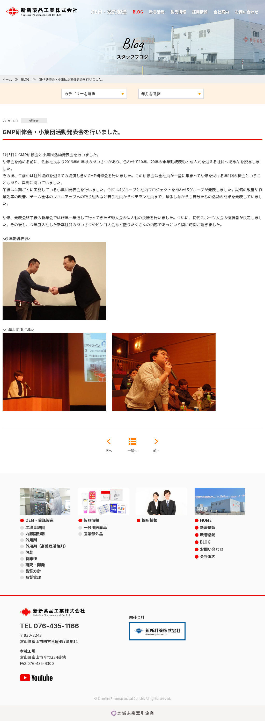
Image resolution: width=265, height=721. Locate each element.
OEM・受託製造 (109, 11)
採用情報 (200, 12)
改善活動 (157, 12)
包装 (29, 552)
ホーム (7, 79)
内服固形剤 (35, 533)
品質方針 (33, 571)
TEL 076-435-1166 (49, 626)
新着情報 (208, 527)
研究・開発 (35, 564)
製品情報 (178, 12)
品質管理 (33, 577)
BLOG (138, 12)
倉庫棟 (31, 558)
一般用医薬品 (95, 527)
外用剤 (31, 539)
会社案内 (221, 12)
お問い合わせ (246, 12)
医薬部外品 (93, 533)
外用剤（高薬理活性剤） (46, 546)
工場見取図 (35, 527)
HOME (206, 520)
